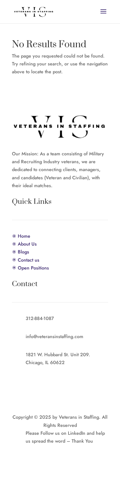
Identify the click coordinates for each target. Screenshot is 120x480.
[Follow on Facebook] (54, 449)
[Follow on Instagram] (65, 449)
